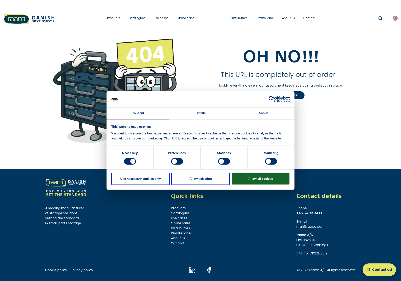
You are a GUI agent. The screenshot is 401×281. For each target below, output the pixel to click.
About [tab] (263, 113)
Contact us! (382, 269)
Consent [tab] (138, 113)
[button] (113, 18)
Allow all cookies (260, 178)
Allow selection (200, 178)
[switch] (177, 161)
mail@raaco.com (310, 226)
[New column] (66, 187)
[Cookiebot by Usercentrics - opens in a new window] (271, 99)
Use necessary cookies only (140, 178)
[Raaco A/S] (29, 18)
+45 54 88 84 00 (309, 213)
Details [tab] (200, 113)
